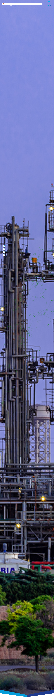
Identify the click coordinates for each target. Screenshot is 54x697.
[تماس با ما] (4, 252)
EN (4, 249)
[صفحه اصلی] (4, 246)
